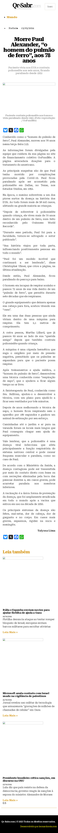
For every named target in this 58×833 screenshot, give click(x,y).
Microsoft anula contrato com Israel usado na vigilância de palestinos (26, 694)
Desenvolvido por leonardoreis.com (38, 826)
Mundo (12, 17)
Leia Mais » (10, 632)
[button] (50, 1)
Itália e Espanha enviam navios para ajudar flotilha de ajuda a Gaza (26, 611)
